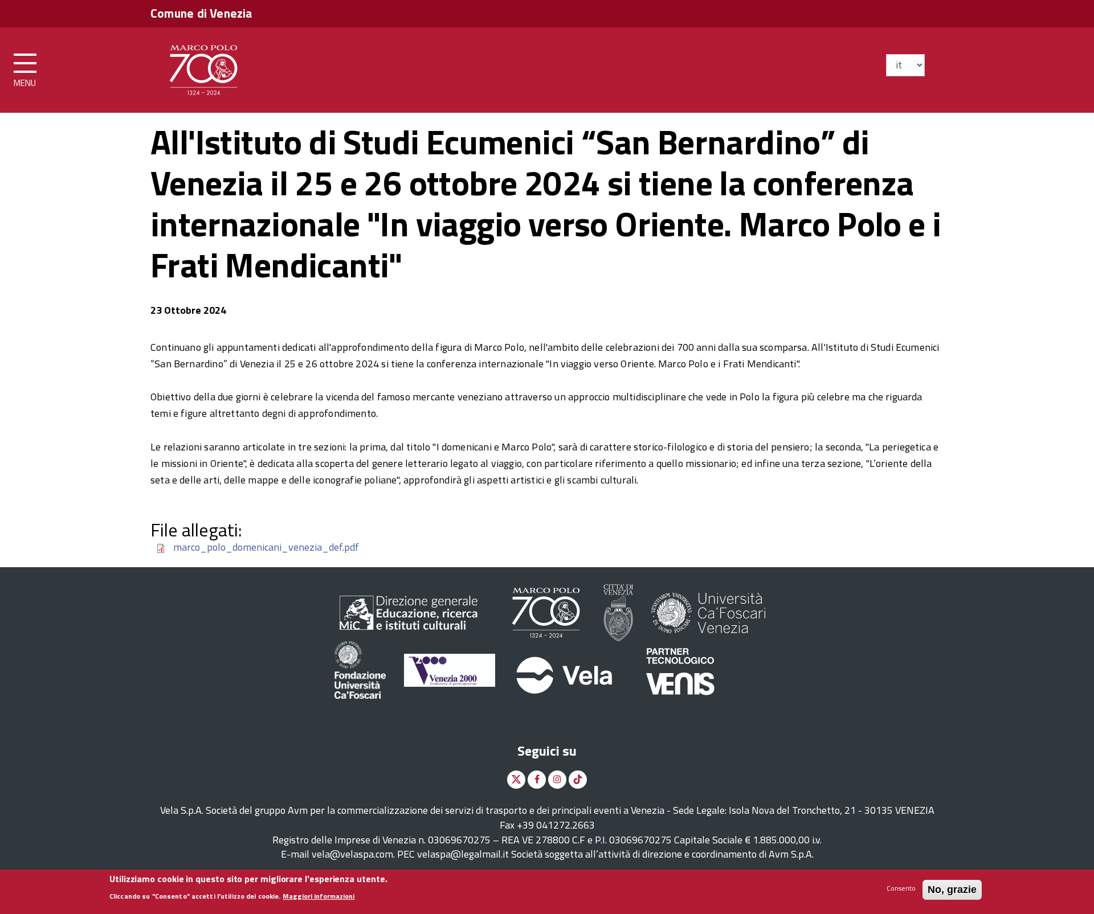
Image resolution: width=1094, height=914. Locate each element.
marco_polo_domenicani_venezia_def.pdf (266, 547)
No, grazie (952, 889)
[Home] (203, 67)
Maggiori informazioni (318, 896)
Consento (901, 888)
